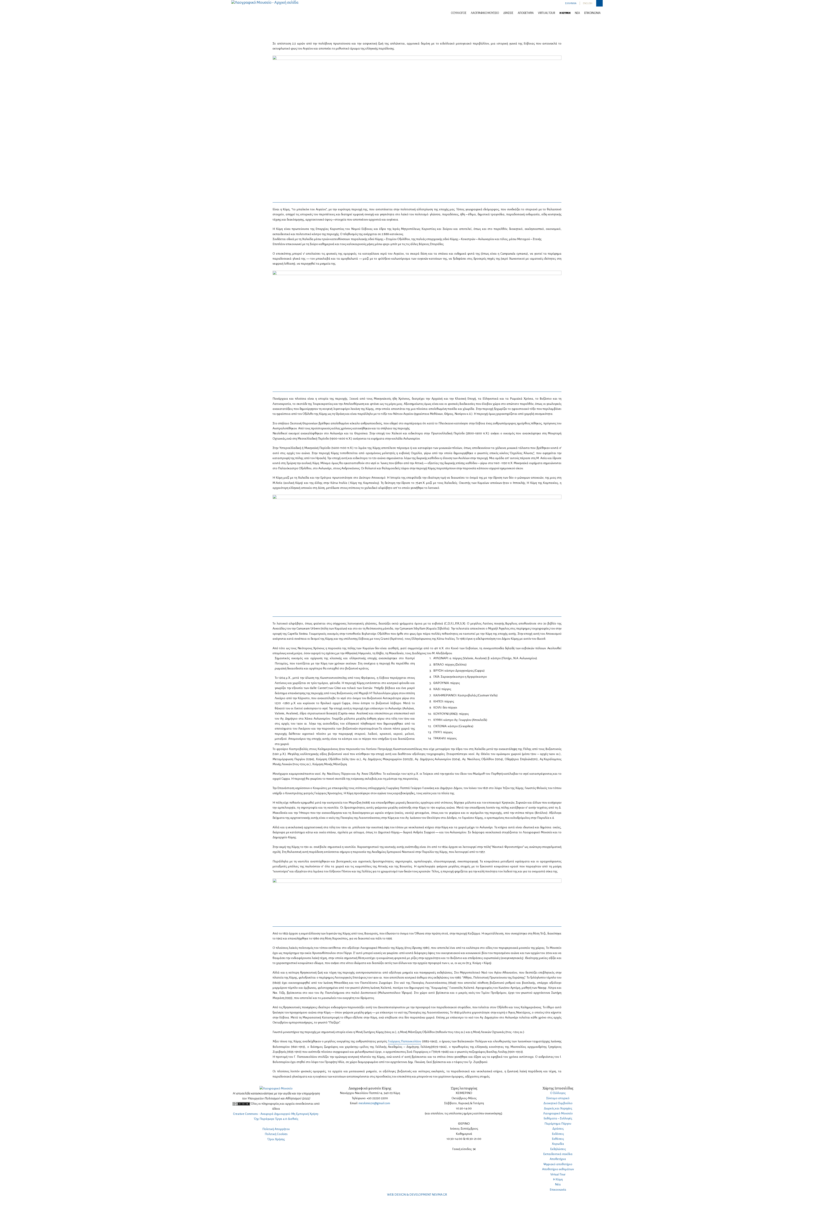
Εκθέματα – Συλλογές (558, 1118)
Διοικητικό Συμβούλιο (558, 1103)
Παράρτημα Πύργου (557, 1123)
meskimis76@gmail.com (374, 1103)
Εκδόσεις (558, 1133)
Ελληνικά (570, 3)
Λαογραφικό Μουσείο (485, 13)
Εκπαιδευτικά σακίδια (558, 1154)
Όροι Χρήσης (276, 1139)
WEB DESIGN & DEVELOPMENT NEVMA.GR (417, 1194)
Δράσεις (508, 13)
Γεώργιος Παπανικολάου (404, 1041)
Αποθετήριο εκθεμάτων (558, 1169)
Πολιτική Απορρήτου (276, 1129)
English (587, 3)
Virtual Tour (546, 13)
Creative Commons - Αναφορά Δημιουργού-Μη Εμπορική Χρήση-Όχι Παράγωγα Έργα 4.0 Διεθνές (276, 1116)
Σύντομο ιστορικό (557, 1098)
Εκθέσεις (558, 1138)
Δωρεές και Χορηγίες (558, 1108)
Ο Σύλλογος (459, 13)
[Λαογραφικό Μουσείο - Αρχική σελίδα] (264, 2)
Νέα (577, 13)
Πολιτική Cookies (276, 1134)
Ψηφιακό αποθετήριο (557, 1164)
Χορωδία (558, 1143)
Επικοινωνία (592, 13)
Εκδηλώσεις (558, 1149)
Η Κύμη (565, 13)
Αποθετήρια (526, 13)
